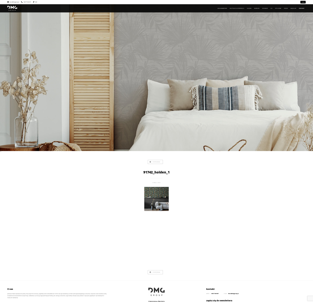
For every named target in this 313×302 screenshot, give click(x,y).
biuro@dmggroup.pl (233, 293)
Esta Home (278, 8)
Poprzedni (156, 162)
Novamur (265, 8)
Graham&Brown (222, 8)
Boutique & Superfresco (237, 8)
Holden (249, 8)
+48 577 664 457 (215, 293)
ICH (271, 8)
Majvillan (293, 8)
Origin (286, 8)
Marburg (257, 8)
